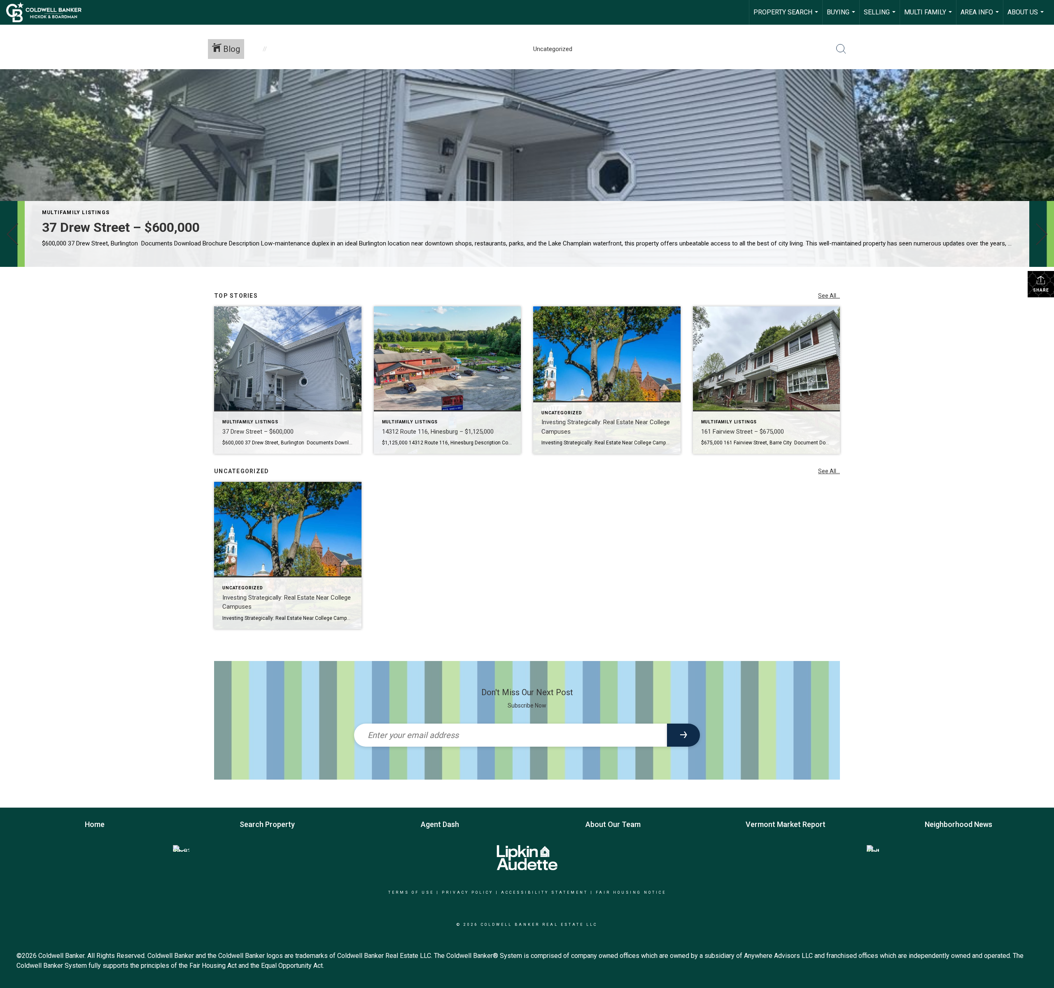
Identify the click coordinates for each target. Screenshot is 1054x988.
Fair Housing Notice (631, 892)
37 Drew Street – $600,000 (121, 227)
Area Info (981, 16)
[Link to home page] (48, 12)
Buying (842, 16)
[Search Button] (841, 49)
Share (1041, 290)
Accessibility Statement (544, 892)
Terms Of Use (411, 892)
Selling (881, 16)
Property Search (786, 16)
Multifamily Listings (76, 212)
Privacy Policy (467, 892)
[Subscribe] (683, 735)
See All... (829, 295)
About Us (1026, 16)
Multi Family (929, 16)
